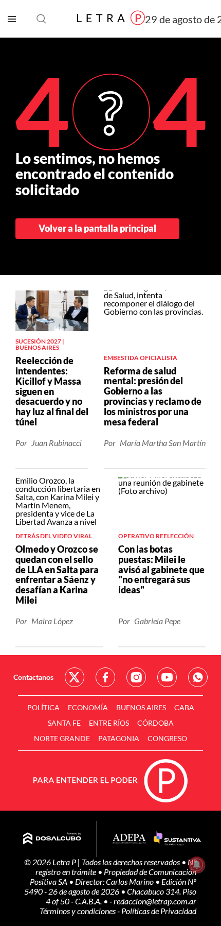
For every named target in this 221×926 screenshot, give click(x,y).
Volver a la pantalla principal (97, 228)
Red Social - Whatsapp (198, 677)
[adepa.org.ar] (129, 839)
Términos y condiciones (78, 911)
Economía (88, 707)
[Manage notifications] (197, 864)
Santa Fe (64, 722)
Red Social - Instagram (136, 677)
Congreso (167, 738)
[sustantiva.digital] (177, 839)
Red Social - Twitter (74, 677)
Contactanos (33, 677)
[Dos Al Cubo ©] (52, 839)
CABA (184, 707)
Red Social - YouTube (167, 677)
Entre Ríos (109, 722)
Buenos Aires (141, 707)
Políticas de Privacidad (158, 911)
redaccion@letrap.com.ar (155, 901)
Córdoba (155, 722)
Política (43, 707)
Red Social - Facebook (105, 677)
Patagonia (118, 738)
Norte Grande (62, 738)
